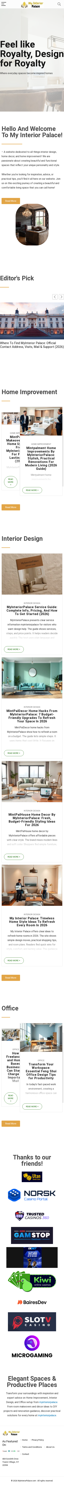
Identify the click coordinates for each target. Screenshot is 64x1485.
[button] (61, 296)
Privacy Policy (38, 1440)
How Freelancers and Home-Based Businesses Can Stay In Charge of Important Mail (15, 1067)
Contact (25, 1454)
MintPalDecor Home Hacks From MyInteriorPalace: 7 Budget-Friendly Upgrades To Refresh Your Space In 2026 (32, 716)
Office (15, 1049)
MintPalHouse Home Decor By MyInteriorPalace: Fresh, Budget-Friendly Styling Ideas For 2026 (32, 820)
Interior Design (32, 603)
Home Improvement (41, 444)
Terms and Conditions (32, 1447)
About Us (50, 1447)
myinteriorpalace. (48, 1402)
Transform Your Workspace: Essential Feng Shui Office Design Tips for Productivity (41, 1071)
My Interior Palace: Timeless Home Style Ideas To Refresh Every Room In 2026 (32, 921)
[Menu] (3, 4)
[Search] (59, 4)
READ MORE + (10, 482)
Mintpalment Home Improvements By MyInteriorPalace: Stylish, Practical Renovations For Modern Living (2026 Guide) (41, 458)
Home (24, 1440)
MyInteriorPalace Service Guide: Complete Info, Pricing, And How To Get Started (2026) (31, 351)
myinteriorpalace (47, 1415)
